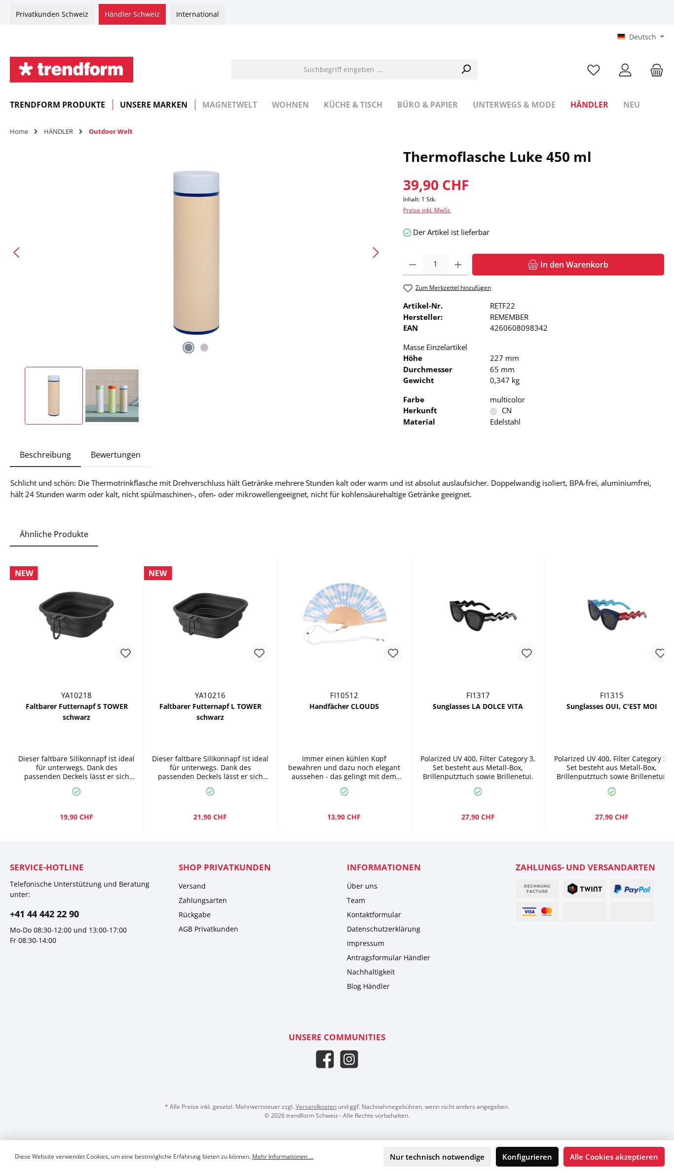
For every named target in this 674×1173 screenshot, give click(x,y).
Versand (192, 886)
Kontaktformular (374, 914)
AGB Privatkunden (208, 929)
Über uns (362, 886)
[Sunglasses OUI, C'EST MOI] (612, 615)
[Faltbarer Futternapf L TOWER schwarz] (210, 615)
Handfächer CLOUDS (344, 706)
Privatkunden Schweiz (52, 14)
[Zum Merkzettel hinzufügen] (125, 653)
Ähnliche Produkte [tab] (54, 534)
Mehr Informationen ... (282, 1156)
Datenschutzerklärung (383, 929)
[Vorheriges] (17, 252)
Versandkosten (316, 1106)
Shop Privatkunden (225, 867)
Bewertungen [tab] (116, 454)
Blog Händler (368, 986)
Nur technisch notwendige (437, 1157)
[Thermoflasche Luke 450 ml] (196, 253)
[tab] (45, 454)
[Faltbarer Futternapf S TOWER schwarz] (76, 615)
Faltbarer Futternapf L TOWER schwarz (210, 712)
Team (356, 900)
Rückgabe (195, 914)
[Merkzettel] (593, 69)
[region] (196, 286)
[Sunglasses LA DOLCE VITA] (477, 615)
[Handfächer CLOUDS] (344, 615)
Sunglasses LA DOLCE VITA (478, 706)
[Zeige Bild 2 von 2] (204, 348)
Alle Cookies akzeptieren (614, 1157)
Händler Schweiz (132, 14)
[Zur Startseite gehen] (71, 69)
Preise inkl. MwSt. (427, 210)
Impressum (365, 943)
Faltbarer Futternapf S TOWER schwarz (77, 712)
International (197, 14)
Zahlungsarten (203, 900)
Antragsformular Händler (388, 957)
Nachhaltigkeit (371, 972)
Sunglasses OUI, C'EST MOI (611, 706)
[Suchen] (466, 69)
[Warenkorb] (653, 69)
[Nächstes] (375, 252)
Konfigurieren (527, 1157)
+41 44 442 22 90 (44, 914)
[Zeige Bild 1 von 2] (188, 348)
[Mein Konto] (625, 69)
